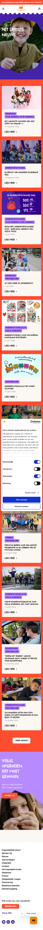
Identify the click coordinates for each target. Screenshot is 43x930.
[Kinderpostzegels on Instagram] (8, 922)
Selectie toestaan (21, 506)
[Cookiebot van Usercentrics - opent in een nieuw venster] (30, 422)
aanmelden (10, 906)
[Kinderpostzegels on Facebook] (4, 922)
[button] (3, 8)
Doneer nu (10, 796)
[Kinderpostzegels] (21, 8)
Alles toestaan (21, 500)
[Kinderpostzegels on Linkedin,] (13, 922)
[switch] (37, 469)
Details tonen (30, 493)
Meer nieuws (21, 741)
